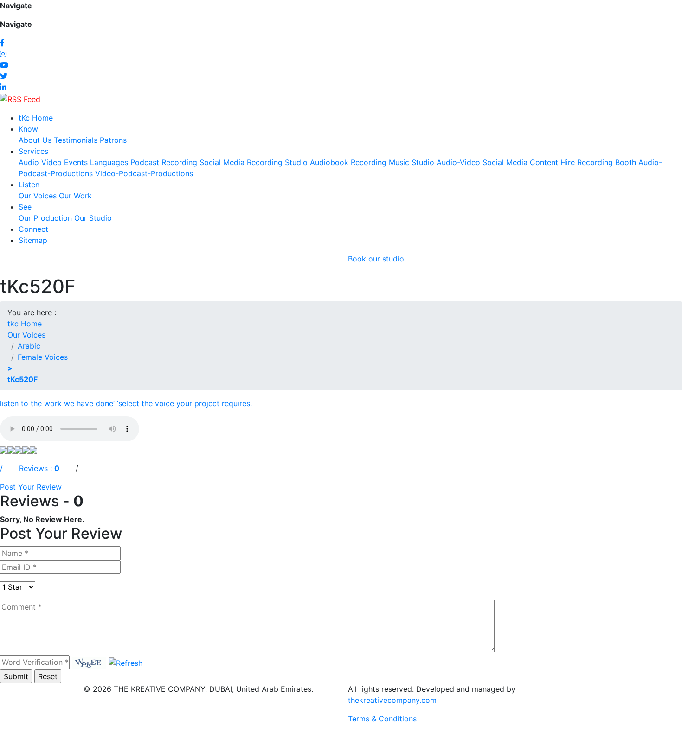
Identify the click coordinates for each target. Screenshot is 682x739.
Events (76, 162)
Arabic (29, 345)
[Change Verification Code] (125, 662)
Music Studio (411, 162)
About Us (35, 140)
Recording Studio (277, 162)
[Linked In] (3, 87)
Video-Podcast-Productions (144, 173)
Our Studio (93, 218)
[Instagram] (3, 53)
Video (51, 162)
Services (33, 151)
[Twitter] (3, 76)
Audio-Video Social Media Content (497, 162)
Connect (33, 229)
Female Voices (43, 357)
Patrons (113, 140)
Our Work (75, 195)
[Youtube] (4, 65)
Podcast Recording (163, 162)
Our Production (45, 218)
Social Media (221, 162)
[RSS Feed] (20, 98)
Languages (109, 162)
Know (28, 129)
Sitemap (33, 240)
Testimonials (75, 140)
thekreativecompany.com (392, 700)
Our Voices (38, 195)
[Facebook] (2, 42)
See (25, 206)
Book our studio (376, 258)
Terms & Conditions (382, 718)
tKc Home (36, 117)
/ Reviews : (27, 468)
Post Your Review (31, 486)
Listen (29, 184)
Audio (29, 162)
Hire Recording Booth (598, 162)
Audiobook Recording (348, 162)
